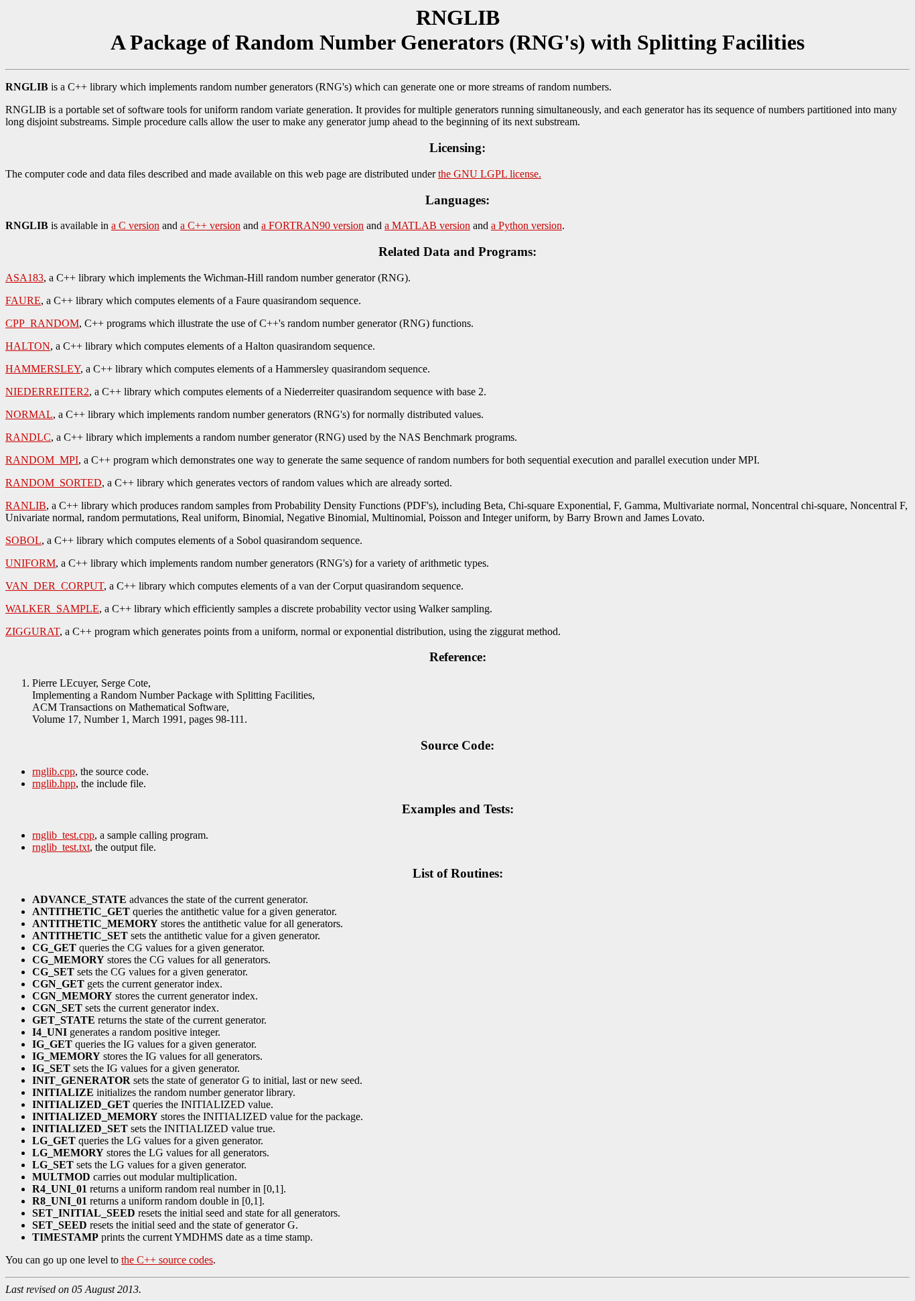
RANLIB (25, 505)
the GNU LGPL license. (489, 174)
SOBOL (23, 540)
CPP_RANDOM (42, 323)
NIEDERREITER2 (47, 391)
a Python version (526, 225)
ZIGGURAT (32, 631)
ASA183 (24, 277)
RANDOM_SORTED (53, 482)
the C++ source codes (167, 1259)
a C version (135, 225)
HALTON (27, 346)
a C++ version (210, 225)
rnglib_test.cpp (63, 835)
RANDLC (28, 437)
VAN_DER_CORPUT (54, 586)
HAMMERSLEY (42, 368)
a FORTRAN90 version (312, 225)
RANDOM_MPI (41, 460)
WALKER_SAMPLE (52, 608)
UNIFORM (30, 563)
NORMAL (29, 414)
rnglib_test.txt (61, 847)
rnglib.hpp (54, 783)
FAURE (23, 300)
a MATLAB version (427, 225)
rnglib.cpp (53, 771)
